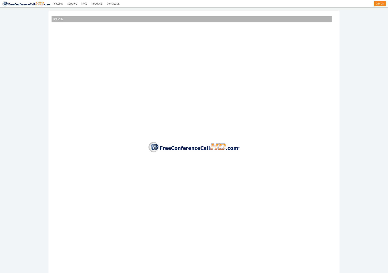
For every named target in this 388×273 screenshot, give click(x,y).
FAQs (84, 3)
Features (58, 3)
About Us (97, 3)
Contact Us (113, 3)
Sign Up (380, 3)
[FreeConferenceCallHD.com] (26, 3)
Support (72, 3)
